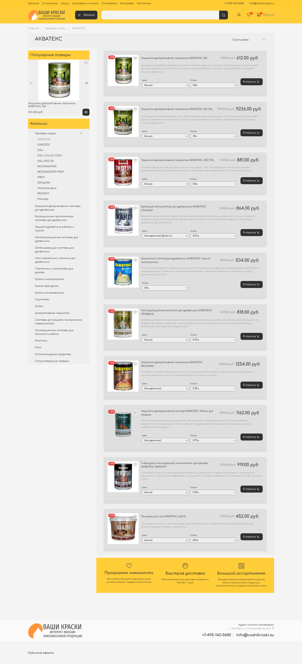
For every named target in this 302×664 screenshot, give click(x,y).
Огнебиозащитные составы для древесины (56, 239)
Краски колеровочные (49, 292)
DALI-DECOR (45, 161)
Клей (38, 347)
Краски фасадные (46, 286)
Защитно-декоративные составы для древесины (58, 208)
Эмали (39, 306)
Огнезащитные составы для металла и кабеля (54, 332)
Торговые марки (55, 28)
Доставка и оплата (85, 3)
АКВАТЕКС (44, 139)
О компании (50, 3)
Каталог (33, 3)
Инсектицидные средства (53, 354)
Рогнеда (42, 199)
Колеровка (127, 3)
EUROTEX (43, 144)
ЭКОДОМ (43, 182)
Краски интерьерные (49, 279)
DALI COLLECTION (49, 155)
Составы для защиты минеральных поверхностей (58, 322)
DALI (40, 150)
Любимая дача (46, 188)
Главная (33, 28)
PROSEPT (43, 193)
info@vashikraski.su (261, 3)
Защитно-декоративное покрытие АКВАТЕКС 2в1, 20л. (177, 109)
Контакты (144, 3)
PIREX (41, 177)
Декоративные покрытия (52, 313)
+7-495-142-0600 (234, 3)
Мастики (41, 340)
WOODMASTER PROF (50, 172)
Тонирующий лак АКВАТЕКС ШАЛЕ (163, 516)
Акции (65, 3)
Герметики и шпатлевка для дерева (54, 270)
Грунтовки (42, 299)
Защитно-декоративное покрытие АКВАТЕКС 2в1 (174, 58)
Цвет (144, 80)
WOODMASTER (46, 166)
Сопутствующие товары (52, 361)
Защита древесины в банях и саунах (54, 229)
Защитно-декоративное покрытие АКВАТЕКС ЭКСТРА (177, 160)
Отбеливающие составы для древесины (54, 250)
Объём (193, 80)
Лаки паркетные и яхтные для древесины (55, 260)
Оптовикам (109, 3)
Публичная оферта (41, 653)
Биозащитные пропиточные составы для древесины (54, 218)
